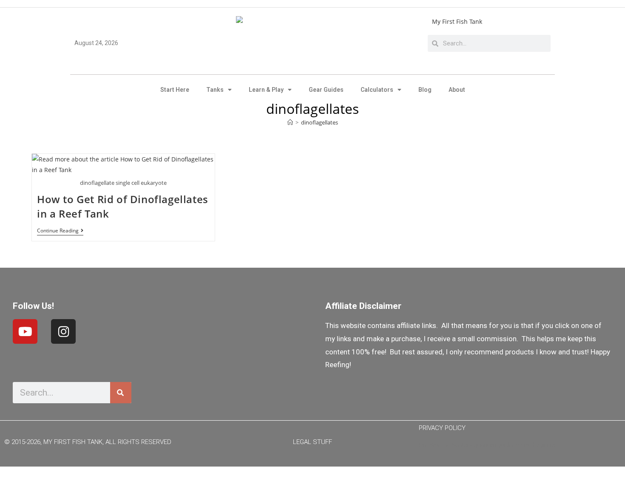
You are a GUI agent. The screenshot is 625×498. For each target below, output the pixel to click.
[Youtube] (25, 331)
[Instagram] (63, 331)
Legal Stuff (312, 442)
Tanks (215, 89)
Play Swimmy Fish (312, 480)
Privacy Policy (442, 428)
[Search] (120, 392)
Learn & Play (266, 89)
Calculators (377, 89)
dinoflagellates (319, 122)
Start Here (174, 89)
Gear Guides (326, 89)
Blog (425, 89)
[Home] (290, 122)
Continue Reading (60, 231)
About (457, 89)
